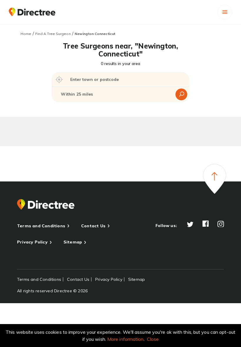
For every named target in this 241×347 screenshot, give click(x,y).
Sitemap (72, 242)
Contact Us (93, 225)
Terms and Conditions (41, 225)
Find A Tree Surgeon (53, 33)
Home (26, 33)
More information (125, 339)
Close (153, 339)
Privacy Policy (32, 242)
